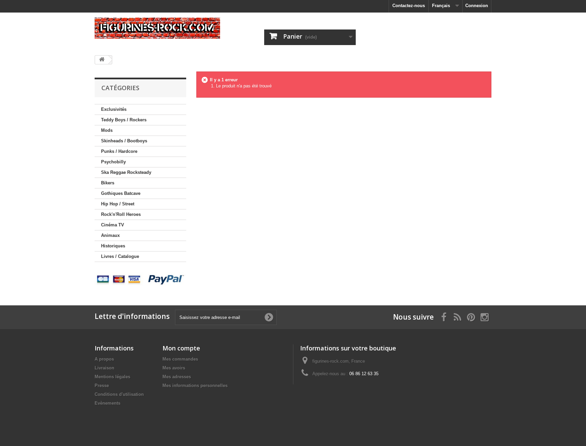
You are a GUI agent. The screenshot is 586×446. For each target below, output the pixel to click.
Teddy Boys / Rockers (123, 119)
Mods (107, 130)
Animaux (110, 235)
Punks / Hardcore (119, 151)
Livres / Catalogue (120, 256)
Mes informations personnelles (195, 385)
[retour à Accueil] (101, 60)
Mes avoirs (173, 367)
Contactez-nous (408, 5)
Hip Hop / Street (117, 203)
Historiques (113, 245)
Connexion (476, 5)
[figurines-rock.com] (157, 28)
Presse (102, 385)
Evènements (107, 403)
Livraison (104, 367)
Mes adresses (176, 376)
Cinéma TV (112, 224)
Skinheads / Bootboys (124, 140)
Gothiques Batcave (120, 193)
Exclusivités (113, 109)
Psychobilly (113, 161)
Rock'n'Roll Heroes (121, 214)
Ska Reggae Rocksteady (126, 172)
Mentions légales (112, 376)
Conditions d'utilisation (119, 394)
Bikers (107, 182)
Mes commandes (180, 359)
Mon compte (181, 348)
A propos (104, 359)
